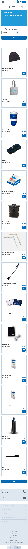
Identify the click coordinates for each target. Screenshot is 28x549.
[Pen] (14, 456)
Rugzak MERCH (5, 222)
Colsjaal (4, 160)
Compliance (14, 535)
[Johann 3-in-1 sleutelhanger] (14, 180)
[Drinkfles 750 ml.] (14, 425)
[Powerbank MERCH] (14, 333)
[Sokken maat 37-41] (14, 394)
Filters (14, 37)
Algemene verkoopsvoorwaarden (14, 526)
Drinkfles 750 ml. (6, 436)
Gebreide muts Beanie (7, 68)
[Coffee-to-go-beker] (14, 118)
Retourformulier (14, 538)
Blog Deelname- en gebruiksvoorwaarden (14, 542)
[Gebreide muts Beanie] (14, 57)
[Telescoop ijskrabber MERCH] (14, 272)
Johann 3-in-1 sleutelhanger (8, 191)
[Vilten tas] (14, 88)
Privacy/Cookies (14, 531)
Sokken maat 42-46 (6, 375)
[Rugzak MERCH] (14, 210)
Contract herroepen (14, 540)
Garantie (14, 533)
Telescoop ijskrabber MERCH (9, 283)
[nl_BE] (17, 547)
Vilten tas (4, 99)
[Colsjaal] (14, 149)
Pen (3, 467)
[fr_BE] (10, 547)
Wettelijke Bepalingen (14, 529)
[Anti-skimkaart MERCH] (14, 302)
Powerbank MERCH (6, 344)
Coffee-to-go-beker (6, 130)
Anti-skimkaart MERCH (7, 314)
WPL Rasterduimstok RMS (8, 252)
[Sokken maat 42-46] (14, 364)
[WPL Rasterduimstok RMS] (14, 241)
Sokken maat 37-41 (6, 406)
